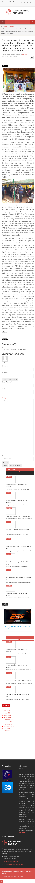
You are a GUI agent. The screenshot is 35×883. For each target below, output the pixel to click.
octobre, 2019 (8, 724)
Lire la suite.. (23, 832)
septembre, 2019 (9, 726)
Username (5, 366)
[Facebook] (24, 2)
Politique (11, 26)
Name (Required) (7, 382)
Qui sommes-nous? (6, 1)
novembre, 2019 (8, 722)
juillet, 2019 (7, 731)
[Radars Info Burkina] (17, 11)
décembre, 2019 (8, 719)
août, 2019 (7, 728)
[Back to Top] (1, 881)
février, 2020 (7, 715)
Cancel (5, 465)
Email (3, 388)
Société (8, 492)
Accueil (5, 26)
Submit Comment (15, 465)
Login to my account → (10, 379)
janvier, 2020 (7, 717)
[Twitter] (27, 2)
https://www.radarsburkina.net (13, 864)
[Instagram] (26, 4)
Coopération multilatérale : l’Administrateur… (19, 516)
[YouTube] (30, 2)
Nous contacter (9, 4)
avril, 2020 (7, 711)
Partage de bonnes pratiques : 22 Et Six (17, 627)
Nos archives (12, 1)
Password (5, 372)
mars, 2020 (7, 713)
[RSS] (21, 2)
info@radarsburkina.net (11, 861)
